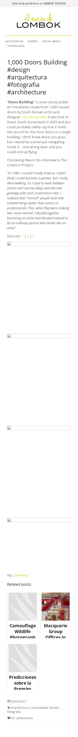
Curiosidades (39, 708)
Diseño (33, 41)
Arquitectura (19, 708)
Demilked (21, 575)
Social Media (51, 41)
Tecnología (16, 46)
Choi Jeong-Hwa (34, 117)
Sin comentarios (22, 718)
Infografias (14, 41)
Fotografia (14, 712)
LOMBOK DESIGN (54, 3)
